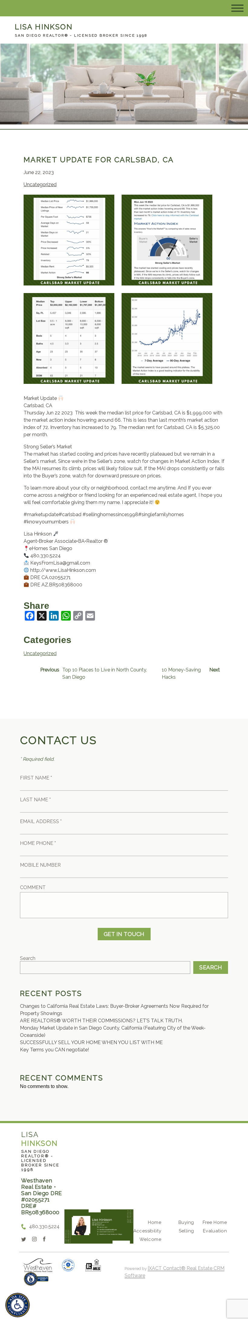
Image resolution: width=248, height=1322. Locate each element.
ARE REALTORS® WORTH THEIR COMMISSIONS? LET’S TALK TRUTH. (101, 1021)
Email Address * (41, 821)
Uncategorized (40, 184)
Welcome (150, 1239)
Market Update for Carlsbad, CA (99, 159)
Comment (33, 887)
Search (27, 958)
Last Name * (35, 800)
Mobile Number (40, 865)
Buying (186, 1222)
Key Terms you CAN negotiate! (54, 1050)
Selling (186, 1231)
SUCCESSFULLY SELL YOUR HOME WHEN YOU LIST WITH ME (91, 1042)
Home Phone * (38, 843)
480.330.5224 (44, 1226)
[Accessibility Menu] (17, 1305)
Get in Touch (124, 934)
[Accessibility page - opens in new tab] (36, 1282)
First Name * (36, 778)
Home (154, 1222)
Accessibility (147, 1231)
